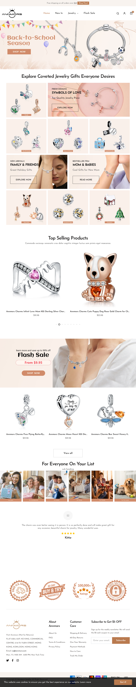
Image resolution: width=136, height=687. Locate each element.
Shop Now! (83, 3)
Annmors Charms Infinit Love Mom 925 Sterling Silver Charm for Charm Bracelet (36, 311)
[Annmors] (26, 100)
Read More (86, 180)
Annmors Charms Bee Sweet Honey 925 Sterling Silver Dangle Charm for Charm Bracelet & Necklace (110, 434)
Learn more (85, 682)
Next (132, 45)
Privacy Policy (54, 647)
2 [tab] (59, 324)
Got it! (123, 682)
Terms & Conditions (57, 642)
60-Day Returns (76, 638)
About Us (53, 633)
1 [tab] (56, 324)
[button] (117, 13)
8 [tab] (76, 324)
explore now (65, 108)
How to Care (75, 651)
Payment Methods (77, 647)
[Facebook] (12, 660)
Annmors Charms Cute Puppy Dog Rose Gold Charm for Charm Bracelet (100, 311)
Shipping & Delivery (78, 633)
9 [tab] (79, 324)
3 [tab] (62, 324)
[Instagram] (17, 660)
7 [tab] (73, 324)
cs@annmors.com (19, 651)
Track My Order (76, 656)
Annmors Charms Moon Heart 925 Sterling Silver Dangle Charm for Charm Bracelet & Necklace (68, 434)
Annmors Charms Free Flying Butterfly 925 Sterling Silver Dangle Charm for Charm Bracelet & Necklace (25, 434)
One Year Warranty (78, 642)
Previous (4, 45)
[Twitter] (7, 660)
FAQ (51, 638)
